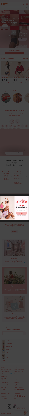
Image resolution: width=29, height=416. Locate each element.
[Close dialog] (27, 197)
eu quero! (21, 213)
